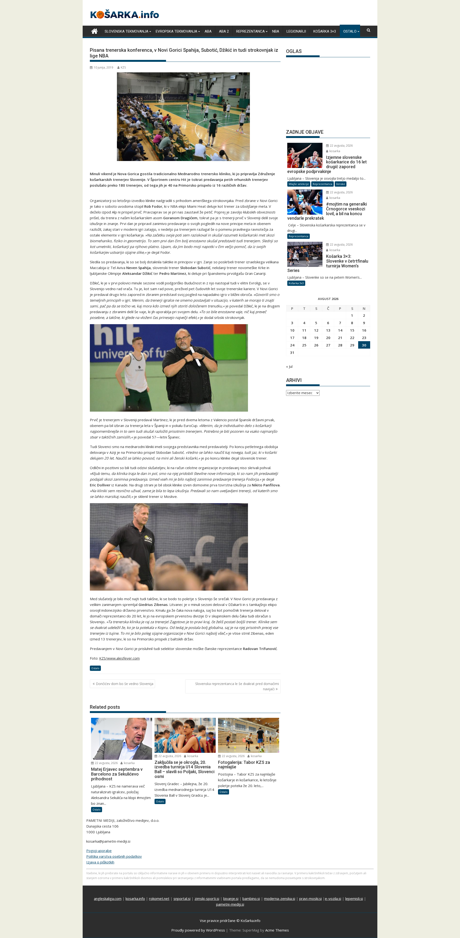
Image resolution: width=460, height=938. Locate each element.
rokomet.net (159, 898)
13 (328, 330)
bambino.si (251, 898)
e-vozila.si (333, 898)
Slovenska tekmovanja (126, 31)
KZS (123, 67)
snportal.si (181, 898)
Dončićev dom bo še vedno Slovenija (124, 683)
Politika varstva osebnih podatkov (114, 856)
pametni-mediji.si (230, 904)
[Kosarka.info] (94, 30)
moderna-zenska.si (279, 898)
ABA (208, 31)
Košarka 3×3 (324, 31)
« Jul (289, 366)
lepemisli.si (354, 898)
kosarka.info (135, 898)
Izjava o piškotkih (100, 862)
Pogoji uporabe (99, 850)
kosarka (129, 763)
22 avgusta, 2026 (106, 763)
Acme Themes (277, 930)
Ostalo (349, 31)
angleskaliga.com (107, 898)
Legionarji (296, 31)
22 (352, 337)
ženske (340, 184)
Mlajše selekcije (299, 184)
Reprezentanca (250, 31)
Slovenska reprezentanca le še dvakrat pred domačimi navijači (237, 686)
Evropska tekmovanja (176, 31)
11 (304, 330)
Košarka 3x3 (296, 283)
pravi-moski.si (310, 898)
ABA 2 (224, 31)
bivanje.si (230, 898)
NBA (275, 31)
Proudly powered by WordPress (198, 930)
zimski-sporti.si (207, 898)
